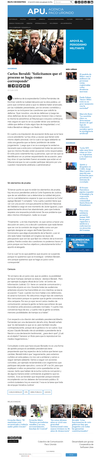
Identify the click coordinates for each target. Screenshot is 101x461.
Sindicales (79, 19)
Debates (29, 23)
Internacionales (41, 23)
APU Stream (54, 23)
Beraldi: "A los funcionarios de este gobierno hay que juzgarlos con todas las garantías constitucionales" (81, 425)
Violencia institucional (56, 19)
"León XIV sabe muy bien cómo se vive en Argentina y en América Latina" (86, 153)
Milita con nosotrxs (17, 2)
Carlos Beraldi (15, 392)
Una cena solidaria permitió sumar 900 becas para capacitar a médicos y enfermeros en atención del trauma (85, 220)
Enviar (71, 454)
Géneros (42, 19)
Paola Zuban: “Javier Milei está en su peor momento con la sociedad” (86, 102)
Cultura (70, 19)
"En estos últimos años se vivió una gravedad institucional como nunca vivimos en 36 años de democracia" (60, 425)
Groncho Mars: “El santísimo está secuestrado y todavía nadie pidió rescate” (18, 423)
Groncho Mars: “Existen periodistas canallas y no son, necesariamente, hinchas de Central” (38, 424)
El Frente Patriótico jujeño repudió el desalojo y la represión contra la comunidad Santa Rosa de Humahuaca (86, 196)
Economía (32, 19)
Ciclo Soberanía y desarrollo (19, 27)
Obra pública (36, 392)
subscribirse (13, 441)
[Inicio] (50, 11)
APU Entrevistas (66, 23)
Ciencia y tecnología (16, 23)
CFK (26, 392)
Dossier (88, 19)
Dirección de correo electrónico (25, 455)
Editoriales (13, 19)
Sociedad (12, 68)
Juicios (47, 392)
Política (23, 19)
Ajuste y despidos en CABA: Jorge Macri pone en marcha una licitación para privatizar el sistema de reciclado (86, 173)
